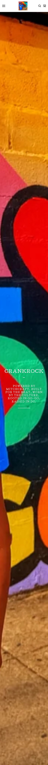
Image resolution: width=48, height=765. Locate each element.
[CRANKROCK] (23, 5)
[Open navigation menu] (3, 6)
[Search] (39, 6)
